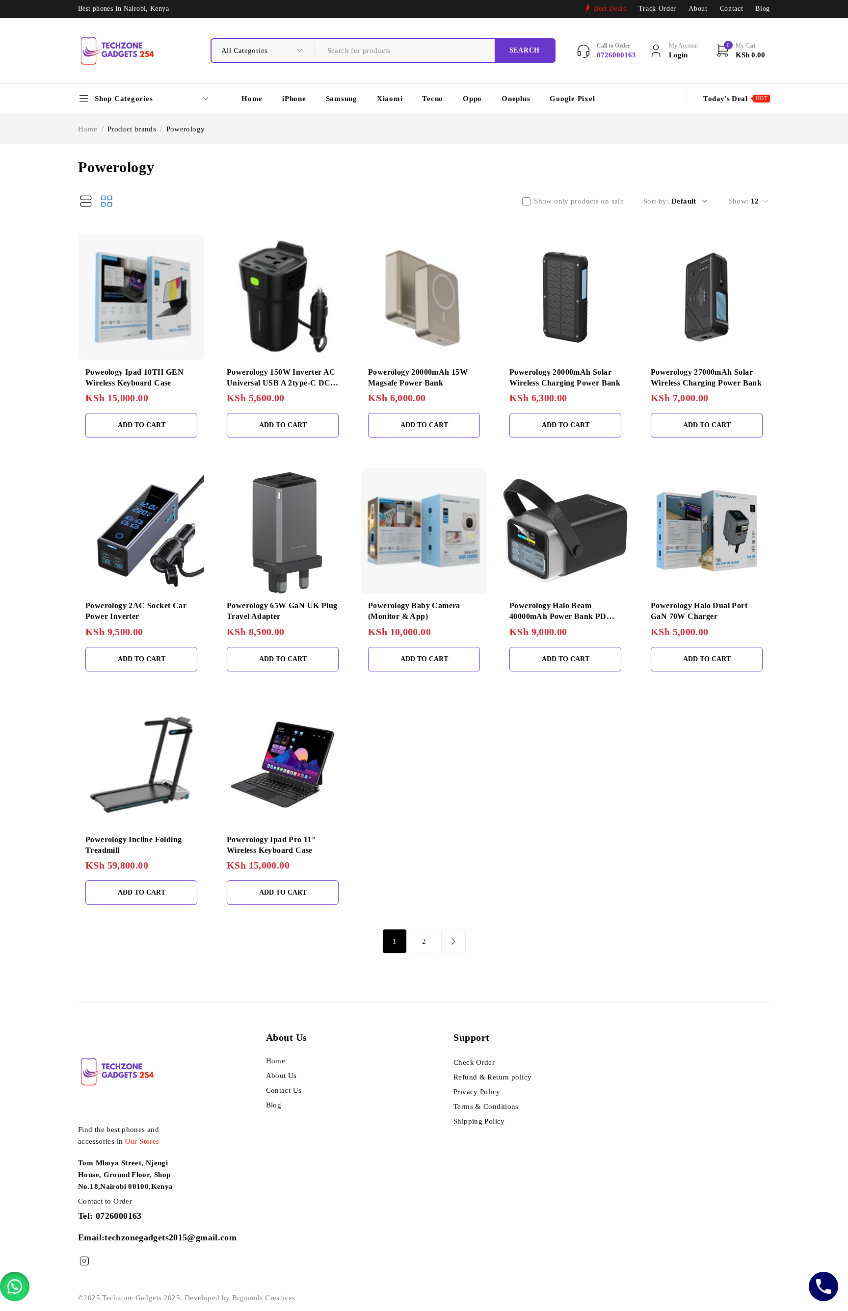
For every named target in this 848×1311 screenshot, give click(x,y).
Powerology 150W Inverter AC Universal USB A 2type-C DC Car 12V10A (281, 383)
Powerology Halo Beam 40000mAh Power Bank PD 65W (558, 616)
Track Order (657, 8)
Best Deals (610, 8)
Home (88, 129)
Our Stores (142, 1141)
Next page (453, 941)
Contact (731, 8)
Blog (762, 8)
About (698, 8)
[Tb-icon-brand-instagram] (84, 1261)
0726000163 (119, 1216)
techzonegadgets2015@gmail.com (171, 1237)
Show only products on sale (579, 201)
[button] (14, 1286)
